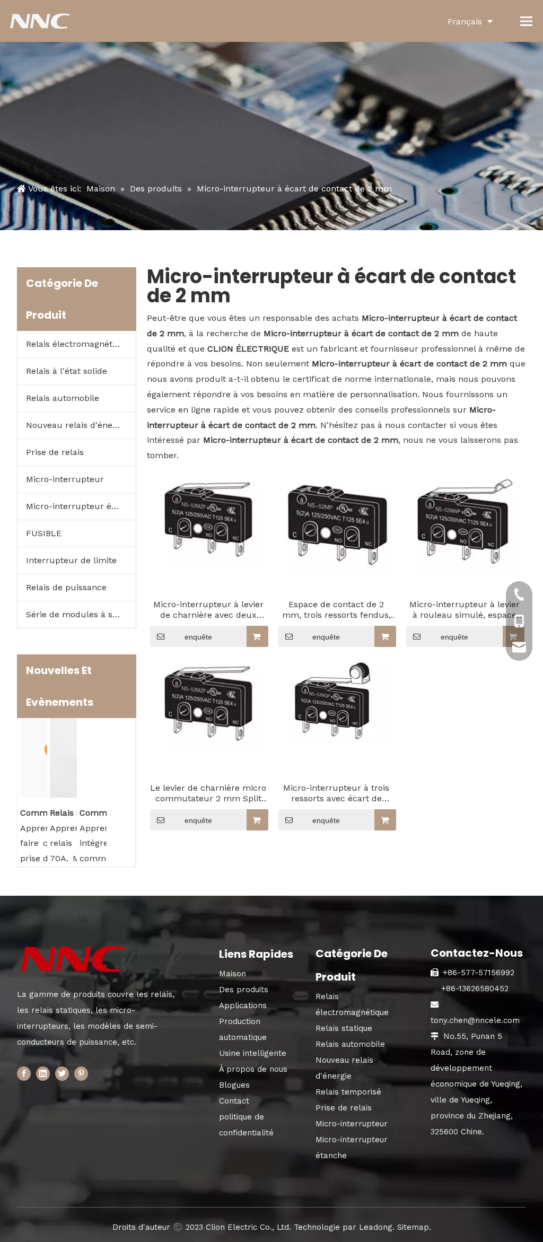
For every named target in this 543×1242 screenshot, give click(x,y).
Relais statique (344, 1028)
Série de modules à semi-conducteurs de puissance (81, 614)
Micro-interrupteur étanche (81, 506)
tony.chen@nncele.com (475, 1020)
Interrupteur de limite (71, 560)
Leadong (375, 1227)
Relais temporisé (348, 1092)
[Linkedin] (43, 1073)
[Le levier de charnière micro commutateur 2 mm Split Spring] (208, 704)
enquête (198, 637)
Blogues (234, 1085)
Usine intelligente (252, 1053)
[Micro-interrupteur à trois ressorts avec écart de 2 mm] (336, 701)
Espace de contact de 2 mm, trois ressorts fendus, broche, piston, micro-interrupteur (336, 609)
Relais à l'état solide (66, 371)
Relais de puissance (66, 587)
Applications (243, 1005)
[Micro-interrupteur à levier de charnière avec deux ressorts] (208, 520)
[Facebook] (24, 1073)
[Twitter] (62, 1073)
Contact (234, 1101)
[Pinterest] (81, 1073)
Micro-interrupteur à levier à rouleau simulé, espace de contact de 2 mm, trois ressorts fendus (464, 609)
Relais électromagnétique (78, 344)
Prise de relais (55, 452)
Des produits (243, 989)
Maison (232, 973)
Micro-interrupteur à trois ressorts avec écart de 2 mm (336, 793)
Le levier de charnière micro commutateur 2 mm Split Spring (208, 793)
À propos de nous (253, 1069)
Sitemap (413, 1227)
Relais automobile (62, 398)
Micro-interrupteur (65, 479)
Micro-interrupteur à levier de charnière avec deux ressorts (208, 609)
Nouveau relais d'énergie (77, 425)
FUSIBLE (44, 533)
